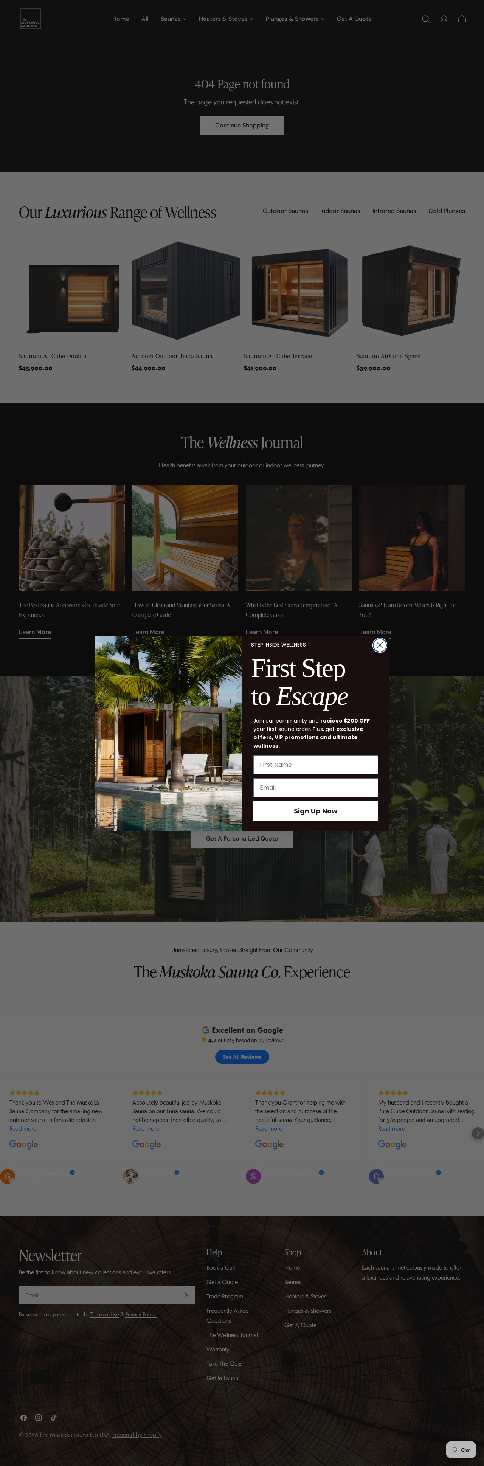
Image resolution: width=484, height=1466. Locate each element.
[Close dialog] (379, 645)
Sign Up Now (316, 811)
